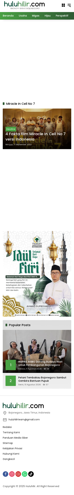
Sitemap (8, 443)
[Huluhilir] (24, 5)
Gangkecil (9, 459)
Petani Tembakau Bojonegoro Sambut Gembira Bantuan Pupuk (42, 379)
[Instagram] (12, 474)
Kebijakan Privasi (12, 448)
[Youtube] (18, 474)
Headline (10, 129)
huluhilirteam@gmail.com (24, 419)
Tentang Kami (11, 432)
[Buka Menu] (63, 5)
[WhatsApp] (24, 474)
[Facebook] (5, 474)
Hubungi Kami (11, 453)
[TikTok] (31, 474)
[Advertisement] (37, 60)
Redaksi (7, 427)
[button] (69, 5)
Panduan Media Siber (15, 437)
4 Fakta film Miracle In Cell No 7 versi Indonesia (36, 136)
